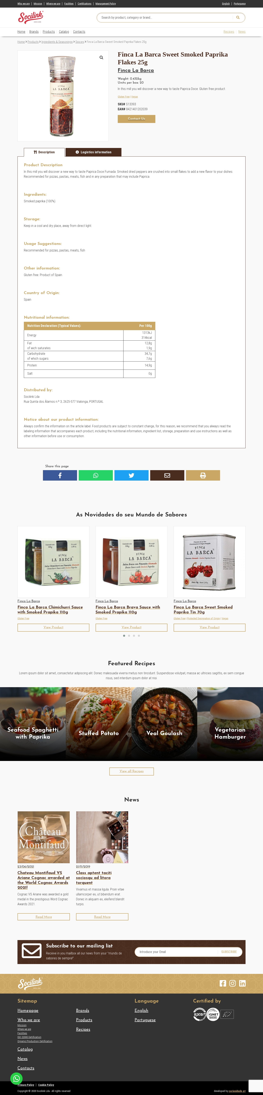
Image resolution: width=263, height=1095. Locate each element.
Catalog (64, 32)
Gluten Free (123, 96)
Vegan (134, 96)
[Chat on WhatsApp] (16, 1078)
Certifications (84, 3)
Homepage (27, 1011)
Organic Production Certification (34, 1041)
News (242, 32)
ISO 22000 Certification (29, 1037)
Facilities (69, 3)
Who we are (23, 3)
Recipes (229, 32)
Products (49, 32)
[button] (101, 57)
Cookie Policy (46, 1084)
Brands (34, 32)
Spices (79, 42)
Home (21, 32)
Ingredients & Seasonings (57, 42)
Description (46, 152)
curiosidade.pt (237, 1091)
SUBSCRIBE (229, 952)
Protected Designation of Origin (203, 618)
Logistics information (96, 152)
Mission (38, 3)
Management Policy (106, 3)
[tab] (44, 152)
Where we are (53, 3)
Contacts (79, 32)
